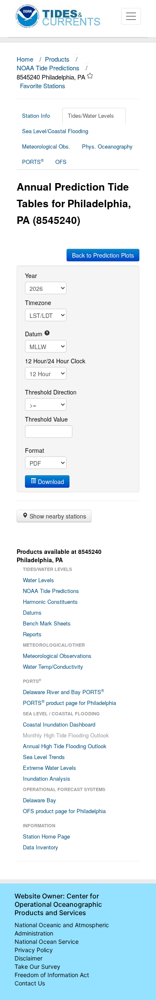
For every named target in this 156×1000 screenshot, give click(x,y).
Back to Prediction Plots (103, 255)
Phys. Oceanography (107, 146)
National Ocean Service (47, 941)
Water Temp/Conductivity (53, 666)
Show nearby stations (57, 516)
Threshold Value (46, 419)
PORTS (33, 161)
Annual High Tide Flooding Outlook (64, 746)
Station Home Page (46, 836)
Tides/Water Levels (91, 115)
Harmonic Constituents (50, 601)
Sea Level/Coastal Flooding (55, 131)
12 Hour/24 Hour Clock (55, 361)
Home (25, 59)
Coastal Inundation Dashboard (59, 724)
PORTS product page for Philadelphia (69, 702)
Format (34, 450)
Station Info (36, 115)
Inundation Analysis (46, 778)
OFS (61, 162)
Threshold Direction (51, 392)
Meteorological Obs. (46, 146)
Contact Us (30, 983)
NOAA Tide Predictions (48, 67)
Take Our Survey (37, 966)
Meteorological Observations (57, 656)
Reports (32, 634)
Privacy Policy (34, 949)
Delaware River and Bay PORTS (63, 691)
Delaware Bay (39, 800)
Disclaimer (28, 958)
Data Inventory (40, 847)
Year (31, 275)
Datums (32, 612)
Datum (34, 334)
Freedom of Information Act (52, 974)
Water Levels (38, 580)
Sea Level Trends (44, 757)
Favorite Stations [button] (43, 85)
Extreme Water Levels (49, 768)
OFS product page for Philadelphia (64, 811)
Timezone (38, 302)
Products (57, 59)
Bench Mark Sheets (47, 623)
